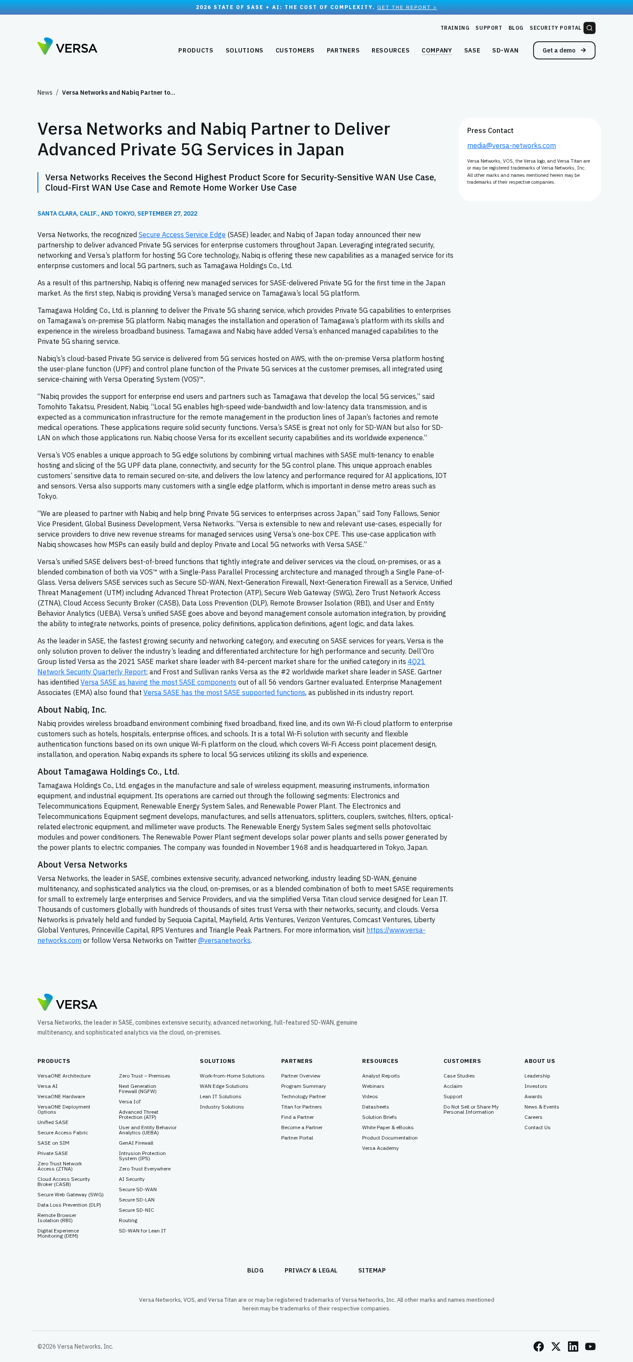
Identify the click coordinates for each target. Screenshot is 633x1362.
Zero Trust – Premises (145, 1075)
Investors (535, 1086)
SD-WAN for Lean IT (142, 1230)
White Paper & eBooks (388, 1127)
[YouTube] (590, 1346)
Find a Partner (297, 1117)
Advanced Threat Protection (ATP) (138, 1114)
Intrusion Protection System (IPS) (142, 1156)
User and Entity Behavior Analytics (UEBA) (148, 1130)
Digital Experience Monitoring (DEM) (58, 1233)
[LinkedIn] (573, 1346)
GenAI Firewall (136, 1143)
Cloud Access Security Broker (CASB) (63, 1182)
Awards (533, 1096)
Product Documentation (390, 1137)
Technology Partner (303, 1096)
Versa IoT (130, 1101)
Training (455, 28)
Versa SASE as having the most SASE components (158, 682)
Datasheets (375, 1106)
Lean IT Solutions (221, 1096)
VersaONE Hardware (61, 1096)
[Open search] (589, 28)
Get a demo (560, 50)
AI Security (132, 1179)
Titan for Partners (301, 1106)
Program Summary (303, 1086)
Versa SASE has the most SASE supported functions (224, 692)
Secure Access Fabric (62, 1132)
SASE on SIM (53, 1143)
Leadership (537, 1075)
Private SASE (52, 1153)
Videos (370, 1096)
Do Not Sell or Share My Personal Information (471, 1109)
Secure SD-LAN (137, 1199)
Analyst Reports (381, 1075)
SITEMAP (372, 1270)
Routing (128, 1220)
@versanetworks (224, 940)
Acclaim (453, 1086)
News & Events (541, 1106)
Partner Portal (297, 1137)
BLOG (255, 1270)
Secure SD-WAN (138, 1189)
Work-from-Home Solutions (232, 1075)
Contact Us (537, 1127)
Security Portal (556, 28)
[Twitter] (556, 1346)
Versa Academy (380, 1148)
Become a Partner (302, 1127)
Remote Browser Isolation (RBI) (56, 1218)
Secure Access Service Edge (182, 234)
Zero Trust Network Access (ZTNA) (59, 1166)
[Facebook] (539, 1346)
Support (488, 28)
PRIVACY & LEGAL (311, 1270)
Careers (533, 1117)
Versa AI (47, 1086)
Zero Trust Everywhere (145, 1168)
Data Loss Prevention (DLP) (69, 1205)
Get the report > (407, 7)
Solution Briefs (379, 1117)
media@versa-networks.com (511, 145)
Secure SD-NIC (136, 1210)
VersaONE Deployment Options (63, 1109)
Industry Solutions (222, 1106)
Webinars (373, 1086)
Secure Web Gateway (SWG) (70, 1194)
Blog (516, 28)
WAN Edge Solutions (224, 1086)
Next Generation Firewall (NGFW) (138, 1089)
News (45, 92)
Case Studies (459, 1075)
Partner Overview (300, 1075)
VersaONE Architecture (63, 1075)
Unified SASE (52, 1122)
